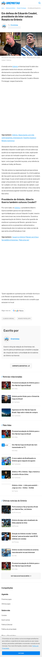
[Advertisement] (21, 106)
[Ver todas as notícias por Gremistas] (4, 25)
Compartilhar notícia (19, 366)
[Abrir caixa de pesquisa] (39, 3)
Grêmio (15, 66)
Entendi (21, 653)
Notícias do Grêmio (10, 8)
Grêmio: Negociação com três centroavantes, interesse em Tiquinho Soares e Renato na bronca (19, 138)
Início (3, 8)
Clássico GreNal (8, 318)
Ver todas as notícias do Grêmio (20, 576)
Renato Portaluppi (21, 8)
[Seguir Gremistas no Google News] (13, 310)
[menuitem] (21, 599)
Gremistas (14, 25)
